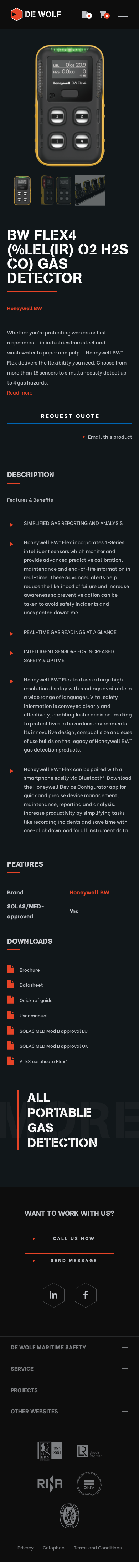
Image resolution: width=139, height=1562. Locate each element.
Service (22, 1368)
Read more (19, 392)
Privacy (25, 1547)
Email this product (110, 436)
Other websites (34, 1411)
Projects (24, 1389)
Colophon (54, 1547)
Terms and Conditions (98, 1547)
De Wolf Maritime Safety (48, 1347)
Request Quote (70, 415)
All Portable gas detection (62, 1120)
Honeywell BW (24, 308)
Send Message (74, 1259)
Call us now (74, 1237)
